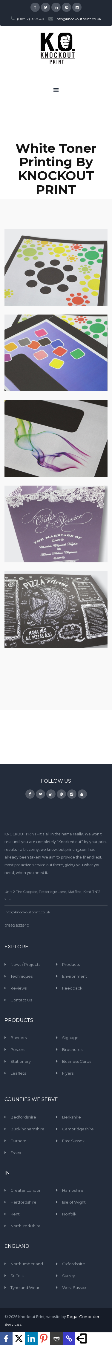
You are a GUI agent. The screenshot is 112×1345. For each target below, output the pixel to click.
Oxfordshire (73, 1263)
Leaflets (18, 1073)
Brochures (72, 1049)
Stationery (20, 1061)
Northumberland (26, 1263)
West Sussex (74, 1287)
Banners (18, 1037)
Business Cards (76, 1061)
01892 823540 (16, 925)
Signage (70, 1037)
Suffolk (17, 1275)
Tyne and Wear (24, 1287)
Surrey (68, 1275)
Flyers (67, 1073)
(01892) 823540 (30, 19)
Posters (17, 1049)
